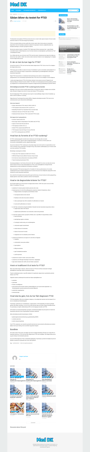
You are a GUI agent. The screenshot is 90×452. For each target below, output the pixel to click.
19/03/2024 (28, 382)
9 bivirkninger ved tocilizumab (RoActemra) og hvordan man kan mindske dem (68, 48)
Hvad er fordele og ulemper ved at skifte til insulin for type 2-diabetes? (32, 397)
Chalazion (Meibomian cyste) (49, 396)
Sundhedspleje (42, 10)
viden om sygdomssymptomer (26, 343)
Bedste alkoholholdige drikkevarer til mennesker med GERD (73, 20)
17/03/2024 (44, 382)
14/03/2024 (44, 397)
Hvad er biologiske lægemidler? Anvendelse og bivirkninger (73, 63)
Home (12, 10)
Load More (33, 422)
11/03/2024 (44, 418)
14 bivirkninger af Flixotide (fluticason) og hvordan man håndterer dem (73, 56)
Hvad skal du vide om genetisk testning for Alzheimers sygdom (47, 415)
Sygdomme (18, 10)
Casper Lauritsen (17, 21)
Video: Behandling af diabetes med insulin (47, 380)
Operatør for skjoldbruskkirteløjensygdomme (18, 380)
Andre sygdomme (21, 14)
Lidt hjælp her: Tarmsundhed (17, 414)
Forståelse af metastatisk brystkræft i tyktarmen (16, 396)
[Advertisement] (57, 4)
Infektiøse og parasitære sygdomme (16, 376)
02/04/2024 (12, 382)
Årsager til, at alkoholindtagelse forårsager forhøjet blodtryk (71, 70)
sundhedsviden (16, 343)
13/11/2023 (24, 21)
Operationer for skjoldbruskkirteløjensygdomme (34, 380)
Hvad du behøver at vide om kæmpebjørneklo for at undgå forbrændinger (73, 27)
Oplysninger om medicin (29, 10)
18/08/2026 (69, 74)
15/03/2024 (28, 400)
